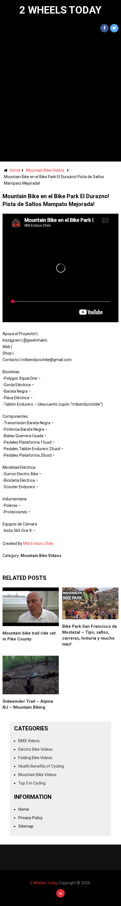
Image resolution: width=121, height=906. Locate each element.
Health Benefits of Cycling (41, 766)
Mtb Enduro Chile (38, 543)
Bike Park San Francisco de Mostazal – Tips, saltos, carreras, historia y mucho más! (89, 635)
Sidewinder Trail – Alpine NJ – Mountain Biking (28, 704)
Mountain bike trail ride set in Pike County (29, 636)
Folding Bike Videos (35, 757)
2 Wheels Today (60, 10)
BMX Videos (29, 741)
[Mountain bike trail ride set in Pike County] (31, 606)
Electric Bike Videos (35, 749)
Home (15, 170)
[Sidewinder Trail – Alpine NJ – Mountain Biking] (31, 675)
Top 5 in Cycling (32, 783)
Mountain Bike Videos (45, 170)
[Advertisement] (60, 98)
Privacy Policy (30, 818)
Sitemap (25, 826)
